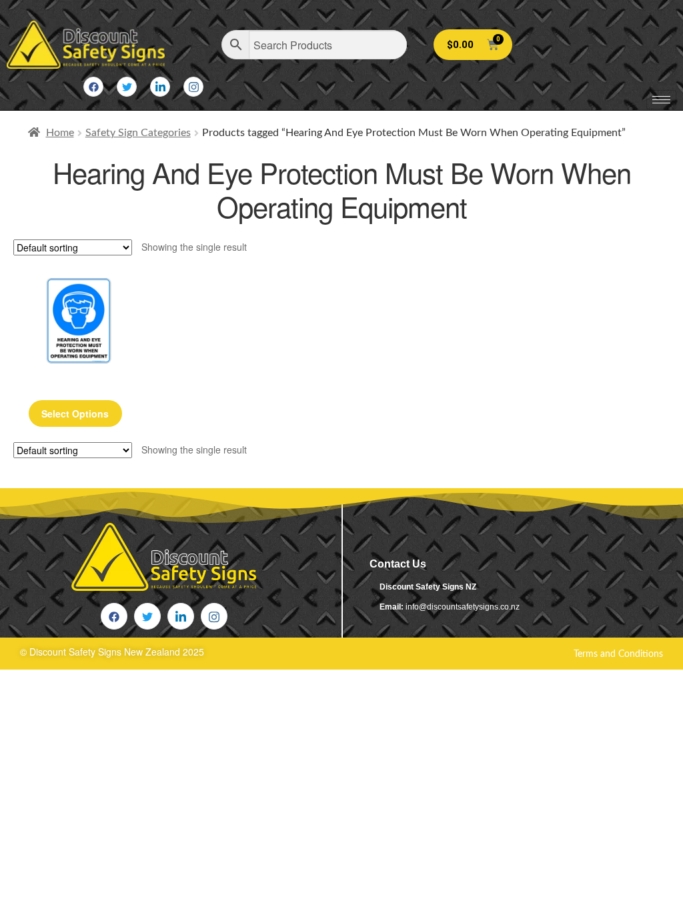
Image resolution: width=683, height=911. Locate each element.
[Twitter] (127, 87)
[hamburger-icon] (661, 99)
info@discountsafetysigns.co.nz (463, 607)
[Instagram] (193, 87)
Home (60, 132)
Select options (75, 413)
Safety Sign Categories (138, 132)
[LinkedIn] (160, 87)
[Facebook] (93, 87)
